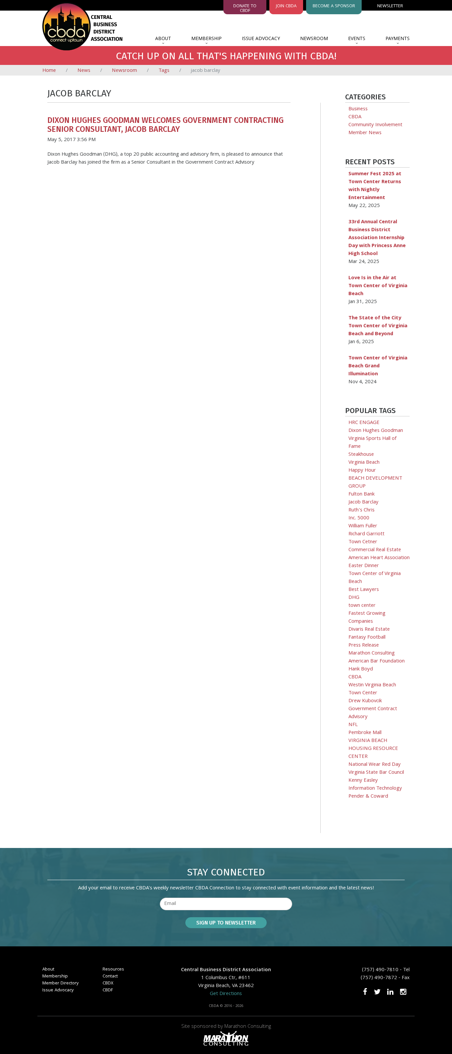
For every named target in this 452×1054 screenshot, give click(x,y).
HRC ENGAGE (364, 423)
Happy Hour (362, 470)
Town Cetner (362, 542)
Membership (206, 39)
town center (362, 606)
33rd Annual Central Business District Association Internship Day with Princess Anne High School (377, 238)
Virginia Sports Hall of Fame (372, 443)
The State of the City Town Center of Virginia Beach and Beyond (377, 326)
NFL (353, 725)
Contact (110, 976)
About (163, 39)
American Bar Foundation (376, 661)
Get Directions (226, 994)
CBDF (108, 990)
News (83, 71)
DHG (353, 598)
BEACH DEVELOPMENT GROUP (375, 482)
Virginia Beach (364, 462)
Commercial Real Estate (374, 550)
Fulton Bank (361, 494)
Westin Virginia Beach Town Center (372, 689)
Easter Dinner (363, 566)
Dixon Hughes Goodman (375, 431)
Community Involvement (375, 125)
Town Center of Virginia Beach (374, 578)
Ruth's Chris (361, 510)
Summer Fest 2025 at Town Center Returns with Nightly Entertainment (374, 186)
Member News (365, 133)
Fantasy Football (366, 637)
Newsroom (314, 39)
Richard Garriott (366, 534)
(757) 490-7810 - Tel (386, 970)
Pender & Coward (368, 796)
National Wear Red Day (374, 765)
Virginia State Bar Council (376, 772)
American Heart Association (379, 558)
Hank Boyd (360, 669)
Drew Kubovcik (365, 701)
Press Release (363, 645)
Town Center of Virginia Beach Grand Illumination (377, 366)
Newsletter (390, 6)
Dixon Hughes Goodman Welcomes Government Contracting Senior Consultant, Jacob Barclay (165, 124)
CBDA (354, 117)
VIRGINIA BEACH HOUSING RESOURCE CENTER (373, 749)
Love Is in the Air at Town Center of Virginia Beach (377, 286)
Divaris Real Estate (369, 629)
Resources (113, 969)
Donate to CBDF (244, 8)
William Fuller (362, 526)
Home (49, 71)
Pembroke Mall (365, 733)
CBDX (108, 983)
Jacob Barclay (363, 502)
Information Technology (375, 788)
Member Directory (60, 983)
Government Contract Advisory (372, 713)
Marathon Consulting (371, 653)
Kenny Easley (363, 780)
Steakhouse (361, 454)
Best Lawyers (363, 590)
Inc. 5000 (358, 518)
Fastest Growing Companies (366, 617)
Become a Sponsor (334, 6)
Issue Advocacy (261, 39)
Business (358, 109)
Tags (163, 71)
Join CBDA (286, 6)
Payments (397, 39)
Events (356, 39)
